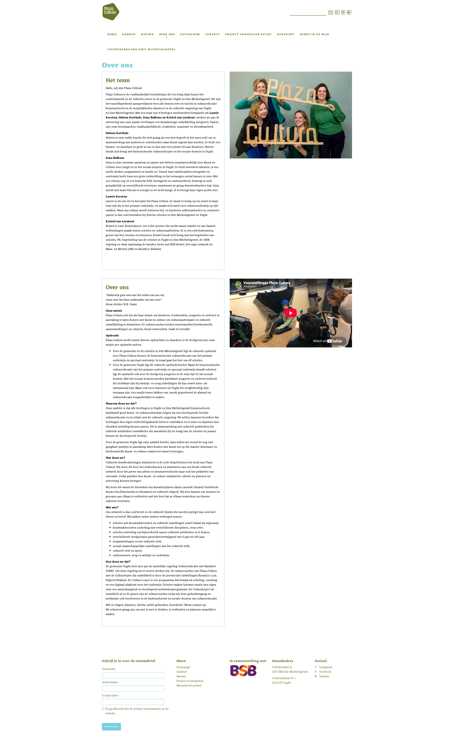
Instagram (325, 667)
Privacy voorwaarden (190, 681)
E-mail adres (110, 695)
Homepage (183, 667)
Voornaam (108, 669)
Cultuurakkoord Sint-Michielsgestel (141, 49)
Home (112, 34)
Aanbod (129, 34)
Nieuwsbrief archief (188, 685)
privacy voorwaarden (147, 709)
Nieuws (147, 34)
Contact (212, 34)
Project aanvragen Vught (248, 34)
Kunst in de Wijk (314, 34)
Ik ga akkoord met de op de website (137, 711)
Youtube (324, 676)
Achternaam (110, 682)
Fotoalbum (190, 34)
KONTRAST (285, 34)
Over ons (167, 34)
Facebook (325, 671)
